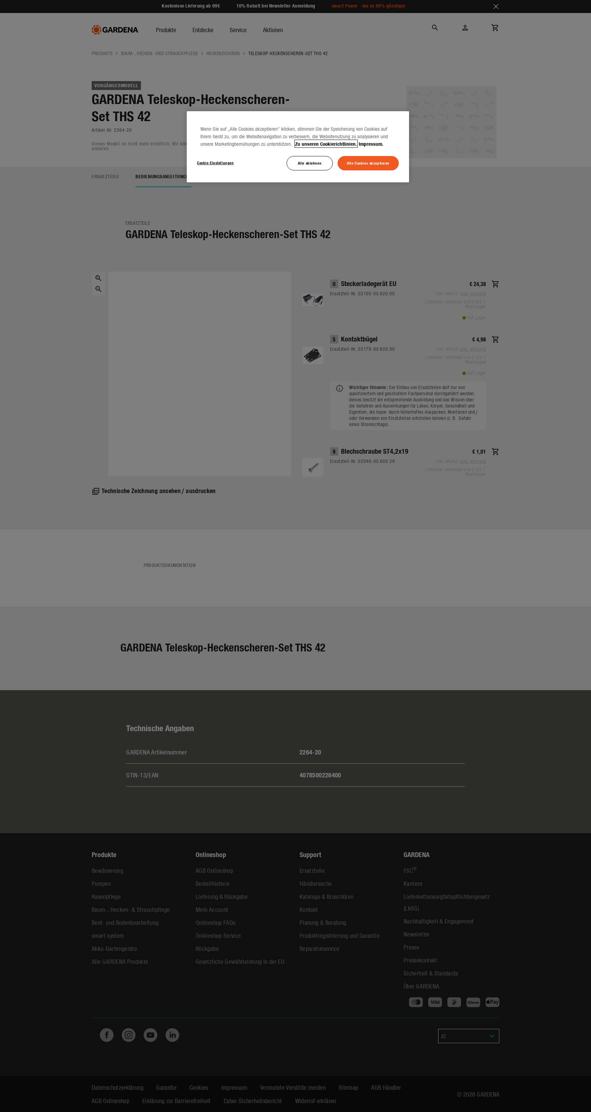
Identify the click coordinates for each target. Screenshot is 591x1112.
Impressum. (371, 143)
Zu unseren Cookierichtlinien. (326, 143)
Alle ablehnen (309, 163)
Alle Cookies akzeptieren (368, 163)
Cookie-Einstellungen (215, 162)
